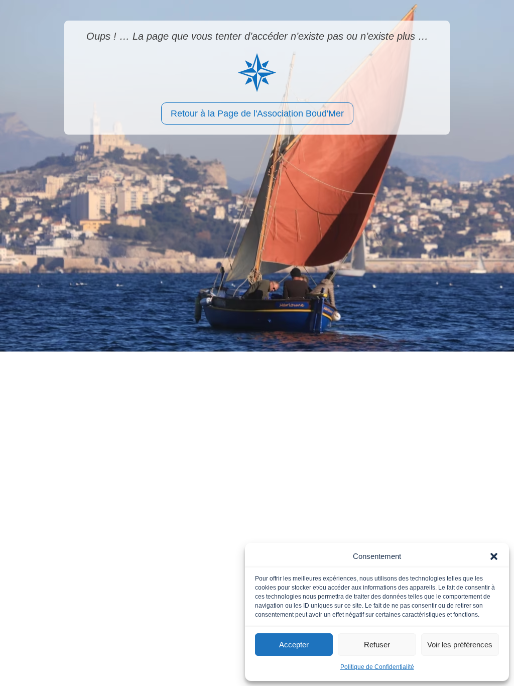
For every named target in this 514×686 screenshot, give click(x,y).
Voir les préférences (459, 644)
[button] (494, 556)
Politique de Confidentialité (377, 666)
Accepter (294, 644)
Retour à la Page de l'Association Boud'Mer (257, 113)
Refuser (377, 644)
